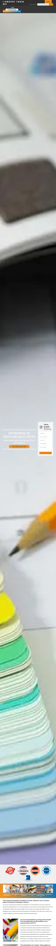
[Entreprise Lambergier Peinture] (12, 9)
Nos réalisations (19, 446)
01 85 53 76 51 (9, 1)
